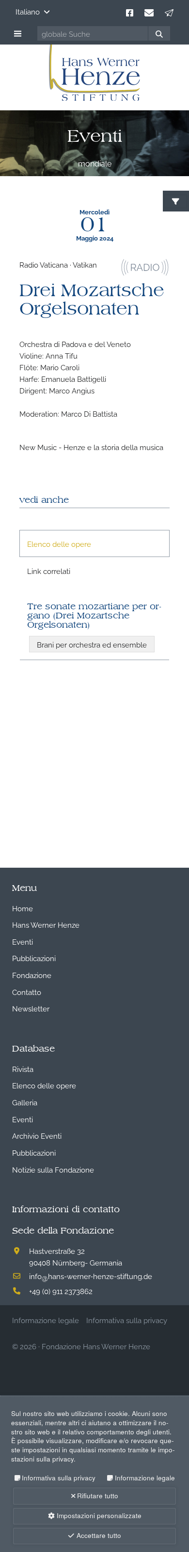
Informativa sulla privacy (58, 1477)
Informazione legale (144, 1477)
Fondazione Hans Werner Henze (96, 1346)
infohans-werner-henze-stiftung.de (90, 1276)
